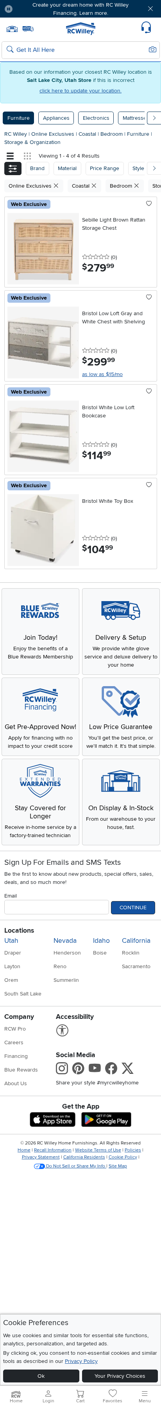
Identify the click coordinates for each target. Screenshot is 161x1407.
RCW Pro (15, 1029)
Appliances (56, 118)
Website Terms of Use (98, 1150)
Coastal (88, 134)
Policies (133, 1150)
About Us (15, 1083)
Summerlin (66, 980)
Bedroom (112, 134)
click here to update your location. (80, 90)
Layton (12, 966)
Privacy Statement (41, 1157)
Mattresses (136, 118)
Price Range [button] (104, 168)
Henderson (67, 952)
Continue (133, 907)
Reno (60, 966)
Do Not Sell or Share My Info (75, 1166)
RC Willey (15, 134)
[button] (31, 9)
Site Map (118, 1166)
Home (24, 1150)
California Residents (84, 1157)
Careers (13, 1042)
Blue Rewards (21, 1069)
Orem (11, 980)
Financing (16, 1056)
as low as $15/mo (102, 374)
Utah (11, 941)
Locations (19, 930)
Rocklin (131, 952)
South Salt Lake (22, 993)
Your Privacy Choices (120, 1376)
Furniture (18, 118)
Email (10, 895)
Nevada (65, 941)
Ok (41, 1376)
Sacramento (136, 966)
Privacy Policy (81, 1361)
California (136, 941)
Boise (100, 952)
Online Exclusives (53, 134)
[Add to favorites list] (149, 204)
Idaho (101, 941)
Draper (12, 952)
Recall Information (53, 1150)
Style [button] (138, 168)
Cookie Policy (123, 1157)
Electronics (96, 118)
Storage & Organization (32, 142)
